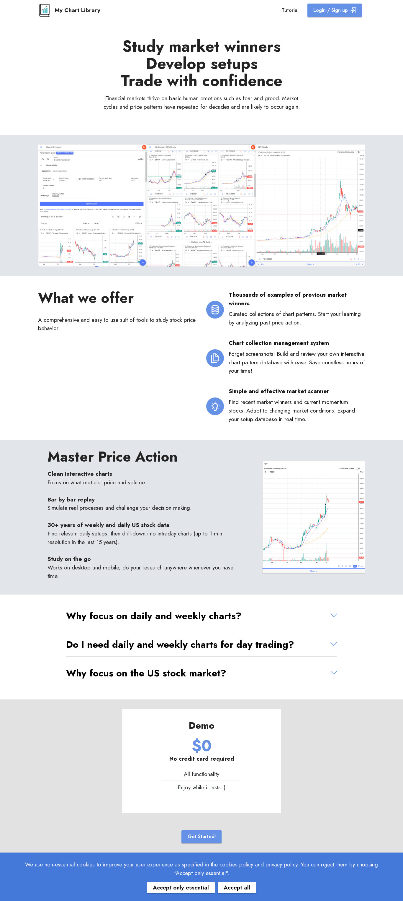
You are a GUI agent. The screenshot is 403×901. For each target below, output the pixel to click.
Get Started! (202, 836)
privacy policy (281, 864)
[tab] (201, 616)
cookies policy (236, 864)
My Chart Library (77, 10)
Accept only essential (181, 887)
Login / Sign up (330, 10)
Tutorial (290, 10)
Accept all (237, 887)
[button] (201, 616)
